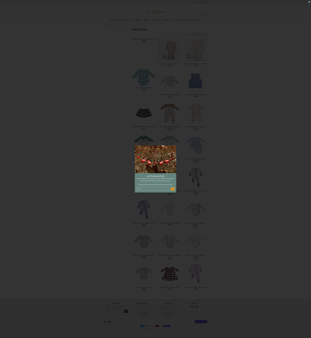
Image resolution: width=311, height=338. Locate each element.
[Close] (309, 2)
